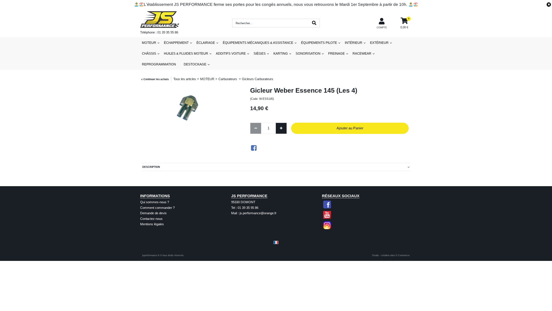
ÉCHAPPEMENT (176, 42)
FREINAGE (336, 53)
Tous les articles (184, 79)
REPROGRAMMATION (159, 64)
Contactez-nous (151, 219)
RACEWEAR (362, 53)
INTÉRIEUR (353, 42)
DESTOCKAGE (195, 64)
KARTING (280, 53)
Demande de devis (153, 213)
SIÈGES (260, 53)
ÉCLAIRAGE (205, 42)
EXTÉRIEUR (379, 42)
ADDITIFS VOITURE (231, 53)
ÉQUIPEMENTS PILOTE (319, 42)
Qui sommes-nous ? (154, 202)
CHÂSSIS (149, 53)
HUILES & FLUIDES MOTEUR (186, 53)
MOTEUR (149, 42)
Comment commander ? (157, 207)
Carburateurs (228, 79)
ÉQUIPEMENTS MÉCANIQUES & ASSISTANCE (258, 42)
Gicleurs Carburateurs (257, 79)
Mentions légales (152, 224)
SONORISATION (308, 53)
